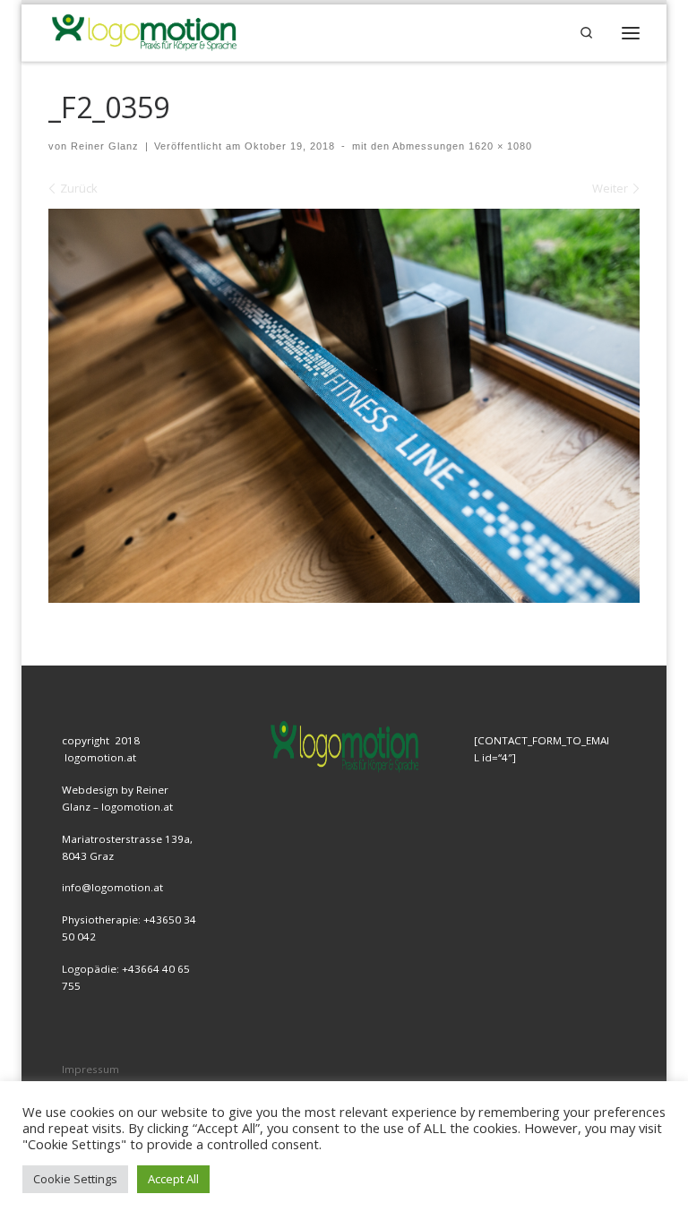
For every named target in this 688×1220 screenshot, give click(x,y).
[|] (143, 31)
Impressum (90, 1069)
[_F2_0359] (344, 406)
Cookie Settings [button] (75, 1179)
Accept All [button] (173, 1179)
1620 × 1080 (498, 146)
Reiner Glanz (105, 146)
